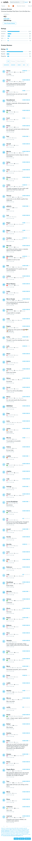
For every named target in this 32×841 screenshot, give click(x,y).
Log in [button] (26, 2)
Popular (3, 6)
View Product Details (9, 23)
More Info (27, 838)
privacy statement (5, 830)
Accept (16, 838)
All (8, 61)
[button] (23, 2)
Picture (13, 61)
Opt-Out (22, 838)
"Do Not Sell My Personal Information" (12, 835)
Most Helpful (20, 61)
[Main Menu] (1, 2)
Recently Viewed (21, 6)
